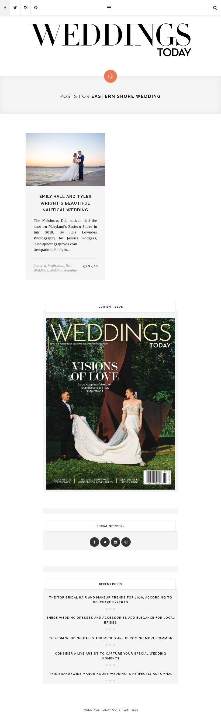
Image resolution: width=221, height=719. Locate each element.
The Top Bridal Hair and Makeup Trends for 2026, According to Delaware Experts (110, 600)
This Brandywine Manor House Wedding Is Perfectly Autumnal (110, 674)
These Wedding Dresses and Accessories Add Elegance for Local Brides (110, 620)
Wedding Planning (63, 270)
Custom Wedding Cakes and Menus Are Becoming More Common (110, 638)
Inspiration (56, 266)
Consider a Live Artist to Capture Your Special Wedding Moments (110, 656)
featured (40, 266)
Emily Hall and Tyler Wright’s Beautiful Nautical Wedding (65, 203)
